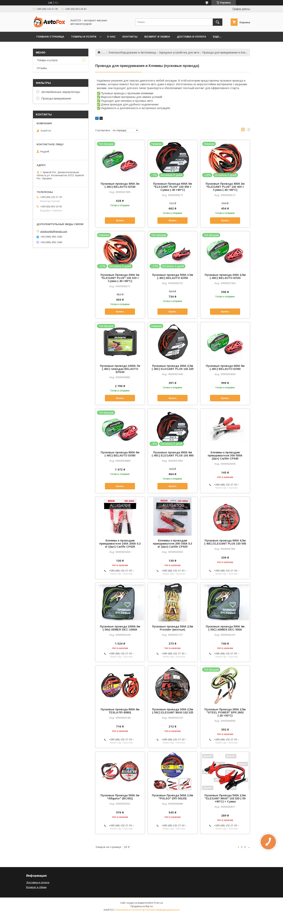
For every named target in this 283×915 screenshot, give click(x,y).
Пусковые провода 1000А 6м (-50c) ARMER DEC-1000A (120, 628)
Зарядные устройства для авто (179, 52)
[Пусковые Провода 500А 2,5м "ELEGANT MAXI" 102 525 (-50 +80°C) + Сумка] (225, 771)
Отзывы (42, 68)
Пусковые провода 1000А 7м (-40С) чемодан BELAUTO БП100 (120, 369)
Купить (120, 220)
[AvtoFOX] (49, 26)
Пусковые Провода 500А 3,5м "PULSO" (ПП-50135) (172, 797)
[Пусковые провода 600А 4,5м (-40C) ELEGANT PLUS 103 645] (225, 516)
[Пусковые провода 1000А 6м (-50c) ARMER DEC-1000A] (120, 602)
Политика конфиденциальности (162, 909)
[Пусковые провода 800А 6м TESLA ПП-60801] (120, 685)
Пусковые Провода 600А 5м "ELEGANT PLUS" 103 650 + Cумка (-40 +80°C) (172, 186)
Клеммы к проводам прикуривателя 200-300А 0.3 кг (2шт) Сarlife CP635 (172, 543)
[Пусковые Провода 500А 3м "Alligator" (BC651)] (120, 771)
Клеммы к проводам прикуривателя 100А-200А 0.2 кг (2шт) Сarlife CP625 (120, 543)
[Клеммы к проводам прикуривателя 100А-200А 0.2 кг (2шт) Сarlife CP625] (120, 516)
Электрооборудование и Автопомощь (132, 52)
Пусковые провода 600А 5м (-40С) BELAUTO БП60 (225, 367)
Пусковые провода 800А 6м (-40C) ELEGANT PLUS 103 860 (172, 454)
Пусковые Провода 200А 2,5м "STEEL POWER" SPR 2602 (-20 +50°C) (225, 712)
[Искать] (217, 22)
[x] (101, 118)
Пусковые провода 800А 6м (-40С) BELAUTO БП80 (120, 454)
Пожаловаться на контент (129, 909)
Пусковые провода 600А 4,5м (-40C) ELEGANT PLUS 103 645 (225, 542)
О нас (111, 36)
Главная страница (50, 36)
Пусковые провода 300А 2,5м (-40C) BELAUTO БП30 (225, 276)
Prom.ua (158, 903)
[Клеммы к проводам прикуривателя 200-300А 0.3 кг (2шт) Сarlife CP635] (172, 516)
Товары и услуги (83, 36)
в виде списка (248, 130)
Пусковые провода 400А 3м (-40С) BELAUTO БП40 (120, 185)
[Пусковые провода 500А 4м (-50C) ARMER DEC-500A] (225, 602)
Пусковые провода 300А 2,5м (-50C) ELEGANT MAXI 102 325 (172, 711)
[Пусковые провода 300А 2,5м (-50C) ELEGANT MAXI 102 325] (172, 685)
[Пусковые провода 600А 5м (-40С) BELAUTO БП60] (225, 341)
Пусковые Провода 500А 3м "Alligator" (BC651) (119, 797)
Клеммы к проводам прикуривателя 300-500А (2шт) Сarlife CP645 (225, 455)
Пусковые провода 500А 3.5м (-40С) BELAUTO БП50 (172, 276)
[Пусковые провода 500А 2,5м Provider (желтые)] (172, 602)
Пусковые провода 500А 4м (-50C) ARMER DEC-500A (225, 628)
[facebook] (97, 118)
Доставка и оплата (191, 36)
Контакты (129, 36)
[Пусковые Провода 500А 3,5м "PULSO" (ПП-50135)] (172, 771)
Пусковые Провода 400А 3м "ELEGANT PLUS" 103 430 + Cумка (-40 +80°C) (225, 186)
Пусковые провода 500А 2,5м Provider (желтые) (172, 628)
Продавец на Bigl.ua (141, 906)
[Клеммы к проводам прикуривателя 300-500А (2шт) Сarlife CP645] (225, 428)
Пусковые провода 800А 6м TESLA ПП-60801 (120, 711)
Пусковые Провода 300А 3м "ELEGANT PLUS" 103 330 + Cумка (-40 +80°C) (119, 278)
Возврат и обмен (157, 36)
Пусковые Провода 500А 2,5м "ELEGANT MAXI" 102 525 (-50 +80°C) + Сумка (225, 798)
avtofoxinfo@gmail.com (53, 231)
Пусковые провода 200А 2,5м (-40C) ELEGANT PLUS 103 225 (172, 367)
